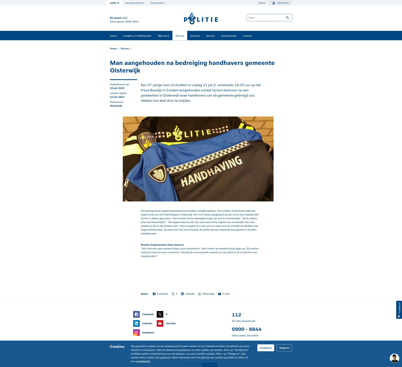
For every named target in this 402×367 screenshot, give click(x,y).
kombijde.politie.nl (134, 3)
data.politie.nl (157, 3)
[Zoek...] (269, 19)
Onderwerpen (229, 35)
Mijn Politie (283, 3)
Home (113, 35)
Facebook (160, 294)
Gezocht (195, 35)
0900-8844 (132, 21)
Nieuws (180, 35)
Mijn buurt (163, 35)
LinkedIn (187, 294)
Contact (247, 35)
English (262, 3)
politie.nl (114, 3)
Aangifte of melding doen (137, 35)
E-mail (224, 294)
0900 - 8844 (246, 329)
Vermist (210, 35)
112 (124, 17)
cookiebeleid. (143, 361)
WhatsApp (206, 294)
